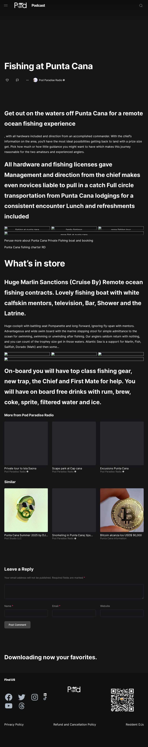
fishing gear (113, 370)
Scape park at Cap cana (67, 468)
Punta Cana (77, 195)
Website (105, 605)
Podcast (38, 5)
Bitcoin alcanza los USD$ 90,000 (121, 535)
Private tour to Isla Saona (20, 468)
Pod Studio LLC (12, 538)
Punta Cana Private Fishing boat (53, 240)
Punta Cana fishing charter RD (25, 247)
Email (56, 605)
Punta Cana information (113, 538)
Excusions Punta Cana (114, 468)
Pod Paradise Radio (50, 80)
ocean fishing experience (39, 123)
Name (8, 605)
